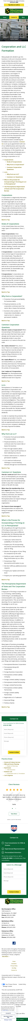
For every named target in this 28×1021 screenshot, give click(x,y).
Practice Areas (7, 759)
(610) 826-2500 (11, 937)
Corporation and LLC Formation (16, 773)
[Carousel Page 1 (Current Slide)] (12, 808)
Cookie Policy (22, 984)
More (23, 17)
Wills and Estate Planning (11, 764)
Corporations (8, 160)
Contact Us (14, 17)
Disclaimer (14, 963)
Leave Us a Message (14, 865)
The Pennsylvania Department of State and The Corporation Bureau (14, 189)
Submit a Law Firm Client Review (14, 819)
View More (14, 814)
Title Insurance (11, 769)
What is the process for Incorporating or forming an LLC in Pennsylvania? (15, 182)
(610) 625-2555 (11, 927)
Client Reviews (14, 784)
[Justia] (14, 943)
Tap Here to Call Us (14, 5)
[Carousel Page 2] (15, 808)
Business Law (8, 771)
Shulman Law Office (19, 1013)
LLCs (5, 172)
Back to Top (6, 220)
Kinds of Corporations (14, 162)
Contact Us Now (14, 752)
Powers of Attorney (12, 766)
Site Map (14, 968)
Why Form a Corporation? (15, 164)
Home (4, 17)
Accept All (8, 1013)
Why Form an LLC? (13, 174)
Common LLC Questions (15, 177)
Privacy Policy (14, 966)
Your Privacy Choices (11, 984)
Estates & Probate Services (12, 762)
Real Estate (7, 768)
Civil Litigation (8, 775)
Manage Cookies (7, 986)
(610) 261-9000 (11, 915)
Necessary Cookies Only (8, 1017)
